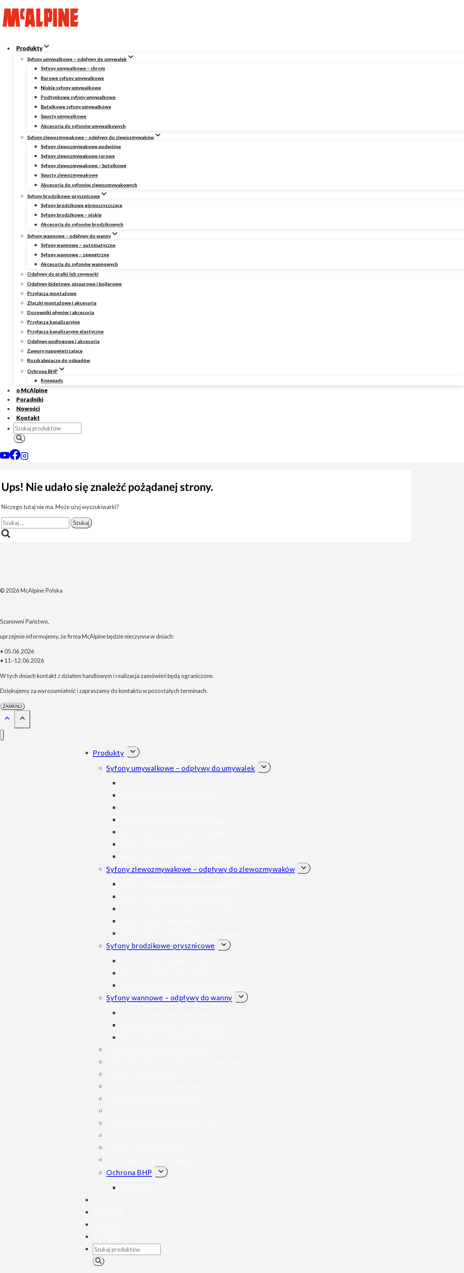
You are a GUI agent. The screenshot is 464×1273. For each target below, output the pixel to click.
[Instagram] (24, 457)
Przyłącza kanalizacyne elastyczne (65, 332)
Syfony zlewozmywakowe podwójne (81, 146)
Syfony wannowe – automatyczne (78, 245)
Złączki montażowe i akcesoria (61, 303)
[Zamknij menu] (2, 735)
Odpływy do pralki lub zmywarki (63, 274)
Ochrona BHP (129, 1172)
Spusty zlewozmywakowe (69, 175)
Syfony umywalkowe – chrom (73, 68)
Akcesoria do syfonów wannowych (79, 264)
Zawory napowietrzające (55, 351)
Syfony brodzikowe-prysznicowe (160, 945)
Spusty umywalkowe (63, 116)
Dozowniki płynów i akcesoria (60, 312)
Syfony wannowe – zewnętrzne (75, 254)
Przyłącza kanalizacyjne (53, 322)
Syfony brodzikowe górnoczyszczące (81, 205)
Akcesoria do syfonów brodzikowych (82, 224)
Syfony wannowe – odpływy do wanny (169, 998)
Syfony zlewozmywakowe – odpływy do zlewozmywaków (200, 869)
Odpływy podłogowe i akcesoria (63, 341)
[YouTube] (5, 457)
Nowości (28, 408)
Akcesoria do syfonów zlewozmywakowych (89, 185)
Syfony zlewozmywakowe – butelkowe (83, 165)
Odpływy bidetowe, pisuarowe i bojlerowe (74, 284)
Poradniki (29, 399)
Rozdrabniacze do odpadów (58, 360)
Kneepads (52, 381)
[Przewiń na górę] (7, 719)
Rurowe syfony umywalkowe (72, 78)
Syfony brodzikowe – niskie (71, 215)
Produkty (108, 752)
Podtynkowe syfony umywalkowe (78, 97)
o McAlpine (32, 390)
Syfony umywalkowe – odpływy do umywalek (180, 768)
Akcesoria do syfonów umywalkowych (83, 126)
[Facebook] (15, 457)
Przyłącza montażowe (51, 293)
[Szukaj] (19, 438)
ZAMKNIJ (12, 706)
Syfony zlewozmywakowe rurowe (78, 156)
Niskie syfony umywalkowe (71, 87)
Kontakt (28, 417)
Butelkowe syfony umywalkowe (76, 106)
